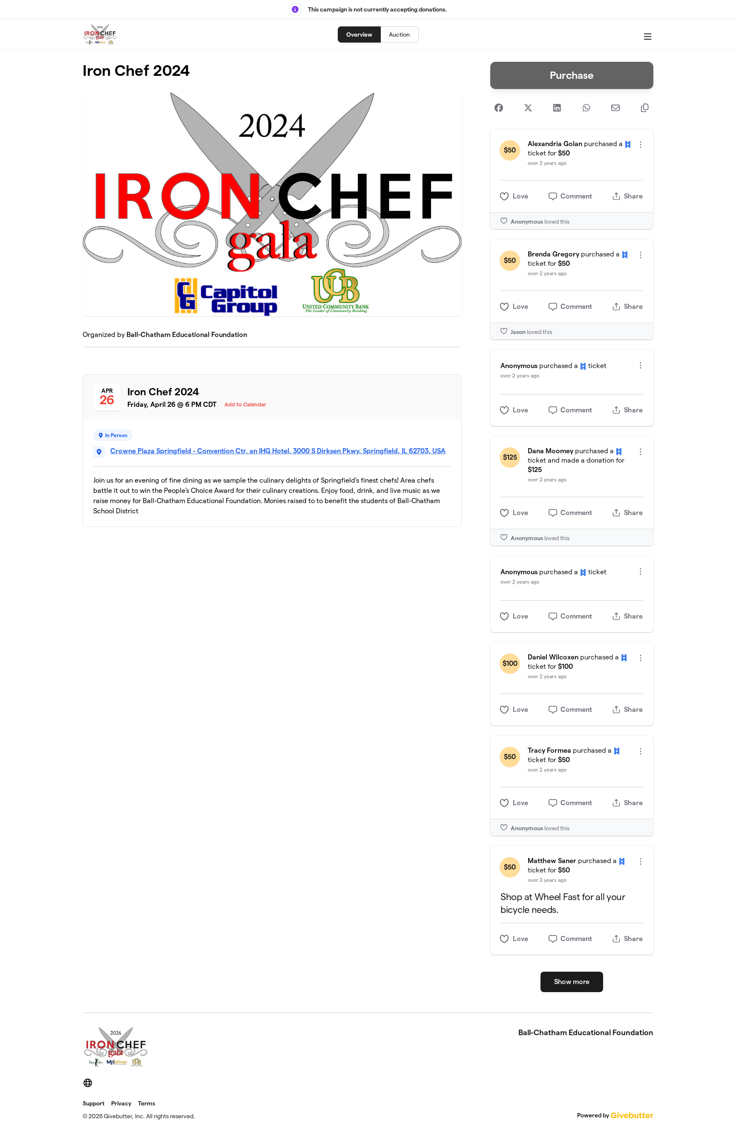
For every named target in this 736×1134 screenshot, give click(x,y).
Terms (146, 1103)
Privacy (121, 1103)
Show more (571, 981)
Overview (359, 34)
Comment (576, 196)
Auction (399, 34)
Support (93, 1103)
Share (633, 196)
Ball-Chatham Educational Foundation (186, 334)
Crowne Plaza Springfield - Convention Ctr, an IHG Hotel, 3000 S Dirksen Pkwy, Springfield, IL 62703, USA (278, 451)
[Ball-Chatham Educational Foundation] (100, 34)
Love (520, 196)
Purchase (572, 75)
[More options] (640, 145)
